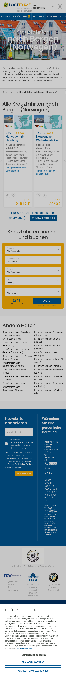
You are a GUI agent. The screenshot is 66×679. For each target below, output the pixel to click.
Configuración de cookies (34, 655)
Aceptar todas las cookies (33, 671)
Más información (24, 648)
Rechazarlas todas (33, 662)
